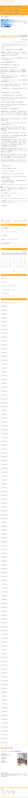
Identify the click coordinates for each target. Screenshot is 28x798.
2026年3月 (4, 317)
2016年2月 (4, 715)
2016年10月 (4, 684)
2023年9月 (4, 406)
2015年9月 (4, 734)
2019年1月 (4, 580)
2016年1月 (4, 719)
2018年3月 (4, 618)
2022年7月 (4, 449)
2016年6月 (4, 700)
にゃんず (3, 281)
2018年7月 (4, 603)
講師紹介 (17, 10)
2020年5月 (4, 534)
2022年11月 (4, 433)
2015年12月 (4, 723)
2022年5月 (4, 452)
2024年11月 (4, 364)
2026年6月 (4, 310)
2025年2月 (4, 356)
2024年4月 (4, 387)
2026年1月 (4, 325)
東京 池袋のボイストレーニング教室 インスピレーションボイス (8, 1)
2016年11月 (4, 680)
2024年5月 (4, 383)
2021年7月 (4, 487)
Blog (3, 278)
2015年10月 (4, 730)
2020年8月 (4, 526)
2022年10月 (4, 437)
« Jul (13, 271)
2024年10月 (4, 368)
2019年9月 (4, 553)
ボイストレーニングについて (6, 10)
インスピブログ (6, 16)
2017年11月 (4, 634)
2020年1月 (4, 549)
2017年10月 (4, 638)
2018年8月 (4, 599)
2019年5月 (4, 568)
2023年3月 (4, 422)
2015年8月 (4, 738)
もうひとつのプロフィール (7, 289)
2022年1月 (4, 464)
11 (6, 261)
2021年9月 (4, 479)
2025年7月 (4, 340)
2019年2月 (4, 576)
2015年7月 (4, 742)
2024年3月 (4, 391)
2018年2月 (4, 622)
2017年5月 (4, 657)
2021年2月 (4, 503)
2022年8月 (4, 445)
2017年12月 (4, 630)
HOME (2, 7)
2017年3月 (4, 665)
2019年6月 (4, 564)
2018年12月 (4, 584)
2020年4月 (4, 537)
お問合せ (17, 13)
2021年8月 (4, 483)
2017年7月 (4, 649)
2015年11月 (4, 727)
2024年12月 (4, 360)
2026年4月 (4, 313)
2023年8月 (4, 410)
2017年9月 (4, 642)
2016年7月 (4, 696)
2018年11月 (4, 588)
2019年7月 (4, 561)
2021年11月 (4, 472)
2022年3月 (4, 460)
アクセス (11, 13)
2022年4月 (4, 456)
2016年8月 (4, 692)
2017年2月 (4, 669)
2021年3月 (4, 499)
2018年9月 (4, 595)
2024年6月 (4, 379)
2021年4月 (4, 495)
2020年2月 (4, 545)
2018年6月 (4, 607)
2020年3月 (4, 541)
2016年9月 (4, 688)
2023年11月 (4, 402)
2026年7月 (4, 306)
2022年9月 (4, 441)
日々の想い (4, 293)
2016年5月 (4, 703)
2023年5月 (4, 418)
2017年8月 (4, 645)
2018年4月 (4, 615)
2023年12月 (4, 398)
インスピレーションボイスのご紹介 (13, 7)
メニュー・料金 (3, 13)
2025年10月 (4, 333)
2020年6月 (4, 530)
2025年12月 (4, 329)
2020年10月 (4, 518)
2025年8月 (4, 337)
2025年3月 (4, 352)
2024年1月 (4, 395)
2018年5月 (4, 611)
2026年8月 (4, 302)
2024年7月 (4, 375)
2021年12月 (4, 468)
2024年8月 (4, 371)
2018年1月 (4, 626)
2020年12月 (4, 510)
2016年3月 (4, 711)
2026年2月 (4, 321)
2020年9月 (4, 522)
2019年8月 (4, 557)
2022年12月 (4, 429)
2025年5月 (4, 348)
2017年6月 (4, 653)
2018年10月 (4, 591)
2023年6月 (4, 414)
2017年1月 (4, 672)
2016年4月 (4, 707)
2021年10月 (4, 476)
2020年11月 (4, 514)
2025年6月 (4, 344)
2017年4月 (4, 661)
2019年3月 (4, 572)
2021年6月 (4, 491)
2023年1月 (4, 425)
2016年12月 (4, 676)
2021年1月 (4, 506)
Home (2, 16)
